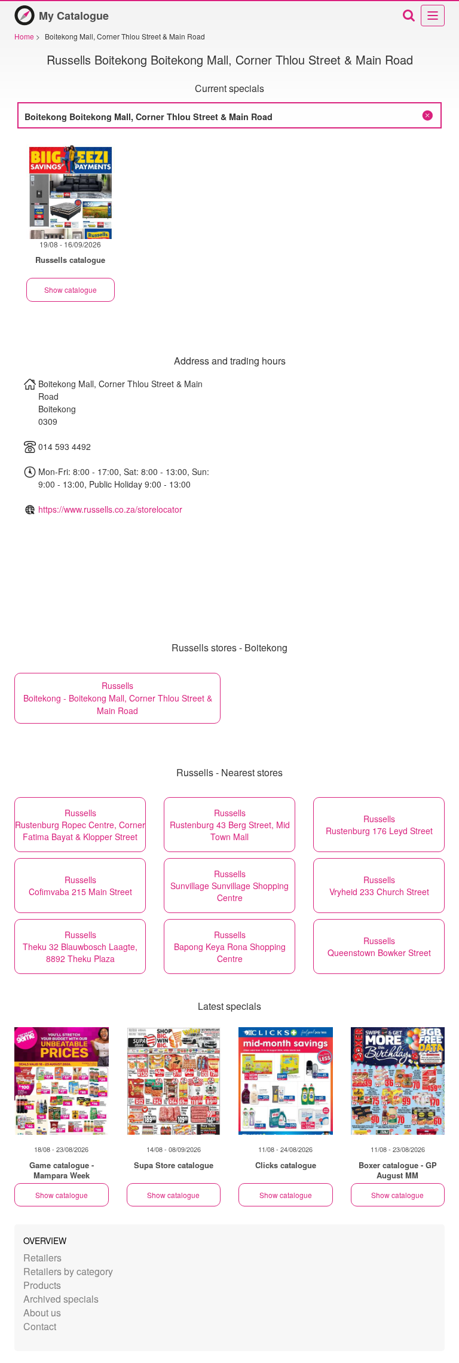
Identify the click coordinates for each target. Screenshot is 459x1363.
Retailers (42, 1257)
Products (42, 1285)
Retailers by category (68, 1271)
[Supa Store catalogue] (174, 1081)
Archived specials (61, 1299)
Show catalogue (70, 289)
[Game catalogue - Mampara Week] (61, 1081)
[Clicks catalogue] (285, 1081)
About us (42, 1312)
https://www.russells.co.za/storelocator (110, 509)
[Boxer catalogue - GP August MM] (398, 1081)
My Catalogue (74, 15)
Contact (39, 1326)
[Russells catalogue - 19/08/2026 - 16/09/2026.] (70, 189)
